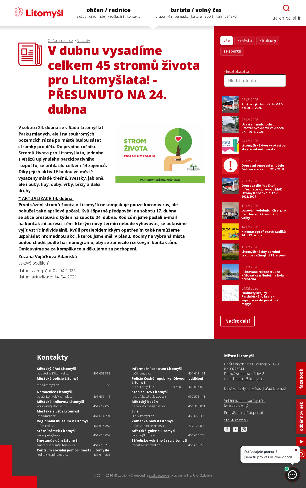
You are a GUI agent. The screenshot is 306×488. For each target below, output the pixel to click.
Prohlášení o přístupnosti (243, 412)
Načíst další (237, 321)
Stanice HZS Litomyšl (150, 392)
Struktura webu (236, 420)
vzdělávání (116, 16)
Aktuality (83, 40)
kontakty (133, 16)
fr (299, 18)
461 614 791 (101, 416)
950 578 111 (196, 396)
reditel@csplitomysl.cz (53, 454)
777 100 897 (196, 425)
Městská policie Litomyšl (58, 378)
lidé (102, 16)
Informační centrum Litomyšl (157, 368)
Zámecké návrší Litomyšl (153, 421)
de (288, 18)
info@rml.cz (45, 426)
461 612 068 (101, 406)
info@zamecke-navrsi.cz (149, 426)
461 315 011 (196, 406)
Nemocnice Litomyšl (54, 392)
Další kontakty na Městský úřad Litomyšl (255, 388)
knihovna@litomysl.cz (52, 406)
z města (244, 40)
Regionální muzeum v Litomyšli (63, 421)
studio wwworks (159, 475)
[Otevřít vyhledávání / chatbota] (286, 8)
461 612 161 (196, 373)
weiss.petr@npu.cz (50, 435)
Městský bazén (145, 401)
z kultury (267, 40)
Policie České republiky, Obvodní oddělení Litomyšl (167, 380)
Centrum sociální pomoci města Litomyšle (73, 450)
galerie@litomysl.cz (145, 435)
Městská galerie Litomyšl (153, 430)
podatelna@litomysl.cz (53, 373)
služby (81, 16)
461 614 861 (101, 454)
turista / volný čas (196, 10)
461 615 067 (101, 435)
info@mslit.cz (46, 416)
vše (227, 40)
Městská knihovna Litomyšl (60, 401)
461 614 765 (196, 435)
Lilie (135, 411)
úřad (92, 16)
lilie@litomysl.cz (143, 416)
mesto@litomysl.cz (249, 378)
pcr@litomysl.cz (143, 387)
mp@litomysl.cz (48, 385)
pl (294, 18)
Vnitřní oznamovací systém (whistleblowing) (244, 403)
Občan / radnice (60, 40)
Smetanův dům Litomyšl (57, 440)
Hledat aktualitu (236, 71)
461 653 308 (196, 416)
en (281, 18)
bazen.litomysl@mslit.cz (148, 406)
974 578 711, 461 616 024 (187, 387)
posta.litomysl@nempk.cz (55, 396)
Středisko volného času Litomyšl (159, 440)
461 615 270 (196, 445)
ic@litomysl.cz (142, 373)
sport (209, 16)
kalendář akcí (226, 16)
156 (107, 385)
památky (181, 16)
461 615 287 (101, 425)
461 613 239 (101, 445)
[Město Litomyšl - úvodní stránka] (34, 12)
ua (275, 18)
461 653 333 (101, 373)
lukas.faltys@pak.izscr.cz (149, 396)
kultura (196, 16)
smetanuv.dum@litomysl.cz (56, 445)
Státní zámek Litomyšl (56, 430)
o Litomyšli (163, 16)
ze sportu (232, 51)
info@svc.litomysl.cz (146, 445)
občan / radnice (109, 10)
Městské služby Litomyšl (58, 411)
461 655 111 (101, 396)
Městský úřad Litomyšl (56, 368)
